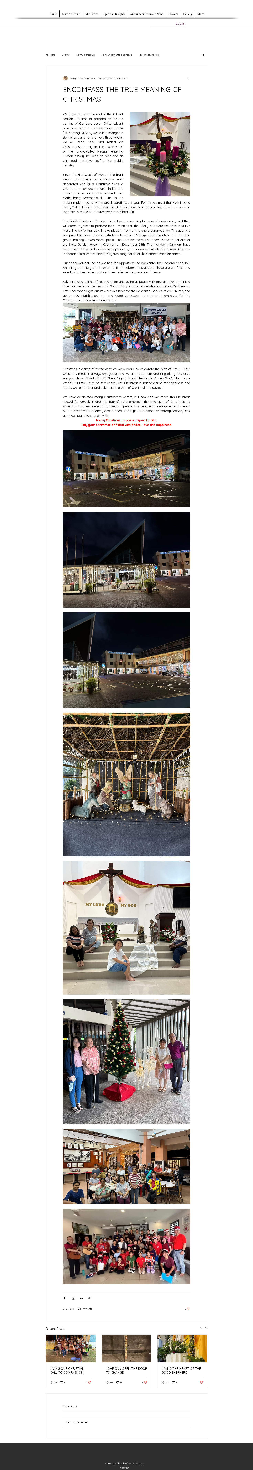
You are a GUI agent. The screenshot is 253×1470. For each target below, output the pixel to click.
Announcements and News (117, 54)
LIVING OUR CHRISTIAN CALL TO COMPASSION (67, 1371)
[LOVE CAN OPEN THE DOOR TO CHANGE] (126, 1348)
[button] (203, 55)
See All (203, 1328)
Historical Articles (149, 54)
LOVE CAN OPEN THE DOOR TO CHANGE (126, 1371)
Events (66, 54)
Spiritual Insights (85, 54)
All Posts (50, 54)
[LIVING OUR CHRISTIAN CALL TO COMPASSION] (71, 1348)
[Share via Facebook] (64, 1298)
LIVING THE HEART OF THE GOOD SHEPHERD (181, 1371)
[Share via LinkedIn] (81, 1298)
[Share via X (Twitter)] (73, 1298)
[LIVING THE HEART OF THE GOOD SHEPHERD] (182, 1348)
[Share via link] (89, 1298)
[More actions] (188, 79)
